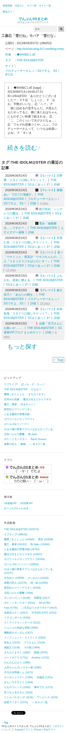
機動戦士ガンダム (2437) (18, 632)
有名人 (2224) (12, 642)
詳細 (57, 184)
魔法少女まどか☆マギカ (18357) (23, 554)
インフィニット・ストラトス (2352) (25, 637)
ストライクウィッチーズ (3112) (22, 622)
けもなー (36, 389)
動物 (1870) (41, 652)
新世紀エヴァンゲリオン (18, 409)
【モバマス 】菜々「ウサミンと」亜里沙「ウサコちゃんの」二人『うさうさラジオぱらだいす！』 (33, 257)
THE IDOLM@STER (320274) (21, 529)
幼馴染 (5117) (42, 597)
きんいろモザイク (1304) (18, 682)
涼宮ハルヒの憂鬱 (14, 434)
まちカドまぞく (37, 394)
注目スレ (19, 5)
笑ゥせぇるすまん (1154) (18, 692)
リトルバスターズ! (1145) (18, 697)
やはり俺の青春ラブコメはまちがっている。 (29, 429)
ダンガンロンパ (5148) (17, 597)
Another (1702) (40, 657)
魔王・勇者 (10, 404)
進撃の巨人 (10, 444)
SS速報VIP (10, 503)
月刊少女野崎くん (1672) (18, 672)
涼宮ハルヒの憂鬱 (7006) (18, 592)
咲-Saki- (33, 434)
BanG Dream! (39, 439)
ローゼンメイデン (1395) (18, 677)
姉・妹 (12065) (39, 582)
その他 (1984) (32, 647)
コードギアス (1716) (16, 657)
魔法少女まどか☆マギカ (37, 399)
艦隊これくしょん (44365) (19, 539)
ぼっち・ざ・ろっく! (33, 384)
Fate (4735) (11, 607)
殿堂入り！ (9, 11)
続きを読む (22, 147)
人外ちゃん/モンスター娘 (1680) (22, 667)
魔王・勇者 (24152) (15, 544)
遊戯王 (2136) (12, 647)
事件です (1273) (43, 687)
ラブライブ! (11, 384)
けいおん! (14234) (38, 577)
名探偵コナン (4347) (16, 612)
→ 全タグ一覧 (37, 444)
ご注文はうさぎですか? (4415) (39, 607)
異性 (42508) (45, 539)
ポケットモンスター (15, 439)
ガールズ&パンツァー (16, 424)
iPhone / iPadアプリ (44, 729)
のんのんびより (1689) (17, 662)
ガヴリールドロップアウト (19, 419)
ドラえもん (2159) (34, 642)
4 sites (44, 203)
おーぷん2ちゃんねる (16, 508)
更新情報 (7, 5)
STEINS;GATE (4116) (44, 612)
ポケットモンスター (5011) (19, 602)
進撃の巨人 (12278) (15, 582)
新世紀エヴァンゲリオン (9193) (22, 587)
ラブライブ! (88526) (15, 534)
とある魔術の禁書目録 (17, 414)
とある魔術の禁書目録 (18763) (22, 549)
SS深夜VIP (26, 503)
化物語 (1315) (45, 677)
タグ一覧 (31, 5)
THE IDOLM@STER (37, 213)
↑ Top (58, 360)
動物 (23, 444)
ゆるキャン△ (28, 404)
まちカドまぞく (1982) (17, 652)
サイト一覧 (45, 5)
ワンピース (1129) (47, 697)
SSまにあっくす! (39, 184)
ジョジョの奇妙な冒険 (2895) (21, 627)
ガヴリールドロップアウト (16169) (24, 559)
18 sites (45, 303)
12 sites (11, 270)
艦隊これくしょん (14, 394)
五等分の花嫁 (11, 399)
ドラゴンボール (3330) (17, 617)
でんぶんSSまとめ (33, 19)
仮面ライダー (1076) (16, 702)
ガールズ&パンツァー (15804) (21, 564)
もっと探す (22, 346)
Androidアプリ (22, 729)
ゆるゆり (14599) (14, 577)
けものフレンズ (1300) (17, 687)
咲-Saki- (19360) (40, 544)
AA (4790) (44, 602)
